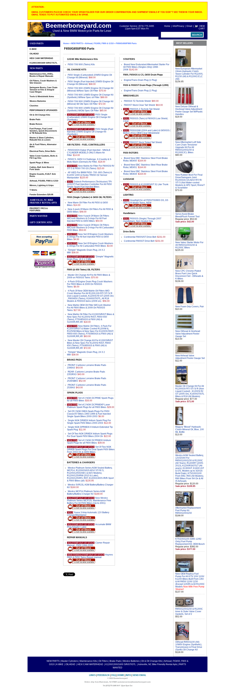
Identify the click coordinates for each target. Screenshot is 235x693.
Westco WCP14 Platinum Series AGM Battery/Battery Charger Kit (86, 492)
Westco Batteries (38, 101)
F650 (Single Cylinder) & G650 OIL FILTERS (89, 197)
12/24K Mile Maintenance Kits (82, 59)
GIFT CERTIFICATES (41, 222)
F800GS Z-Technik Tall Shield (145, 109)
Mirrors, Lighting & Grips (42, 185)
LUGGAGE (128, 179)
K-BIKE (33, 49)
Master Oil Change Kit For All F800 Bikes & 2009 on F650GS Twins (88, 276)
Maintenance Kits (88, 661)
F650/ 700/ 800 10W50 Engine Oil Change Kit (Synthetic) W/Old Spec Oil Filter (90, 109)
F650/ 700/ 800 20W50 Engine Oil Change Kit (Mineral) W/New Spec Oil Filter (90, 89)
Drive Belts (129, 231)
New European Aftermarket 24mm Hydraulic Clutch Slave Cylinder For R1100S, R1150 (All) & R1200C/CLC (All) (189, 73)
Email (189, 26)
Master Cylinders (69, 661)
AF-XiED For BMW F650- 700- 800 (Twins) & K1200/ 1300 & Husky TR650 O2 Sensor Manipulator (89, 175)
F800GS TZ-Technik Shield (137, 101)
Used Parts (37, 43)
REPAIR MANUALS (77, 537)
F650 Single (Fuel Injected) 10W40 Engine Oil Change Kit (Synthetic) (90, 132)
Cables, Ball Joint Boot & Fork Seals (42, 168)
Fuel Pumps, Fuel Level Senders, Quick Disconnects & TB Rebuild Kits (43, 130)
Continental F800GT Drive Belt (139, 241)
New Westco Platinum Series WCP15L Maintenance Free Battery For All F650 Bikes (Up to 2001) (89, 500)
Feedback (103, 675)
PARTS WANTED (38, 216)
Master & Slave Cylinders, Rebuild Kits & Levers (42, 138)
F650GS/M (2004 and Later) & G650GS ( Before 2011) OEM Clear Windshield (146, 131)
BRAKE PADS (74, 360)
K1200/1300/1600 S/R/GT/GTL (43, 63)
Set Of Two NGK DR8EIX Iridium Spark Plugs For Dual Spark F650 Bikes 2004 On (89, 435)
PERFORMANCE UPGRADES (43, 110)
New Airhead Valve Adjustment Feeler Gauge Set (190, 356)
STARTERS (129, 59)
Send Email (139, 675)
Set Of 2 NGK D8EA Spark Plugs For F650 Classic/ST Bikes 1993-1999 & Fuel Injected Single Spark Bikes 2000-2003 (89, 414)
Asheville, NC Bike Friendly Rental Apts (43, 201)
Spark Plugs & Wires (39, 162)
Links (92, 675)
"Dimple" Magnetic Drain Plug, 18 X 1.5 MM (90, 257)
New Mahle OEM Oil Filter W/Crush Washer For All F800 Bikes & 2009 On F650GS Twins (89, 308)
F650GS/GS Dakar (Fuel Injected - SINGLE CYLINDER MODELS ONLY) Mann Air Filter (88, 152)
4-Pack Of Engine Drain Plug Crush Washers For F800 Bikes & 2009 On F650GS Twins (89, 284)
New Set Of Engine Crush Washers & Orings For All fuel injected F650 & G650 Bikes (90, 237)
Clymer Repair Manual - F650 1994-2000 (88, 544)
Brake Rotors (36, 124)
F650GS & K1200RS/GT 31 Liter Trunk (149, 184)
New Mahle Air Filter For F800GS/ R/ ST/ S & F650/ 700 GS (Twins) (90, 167)
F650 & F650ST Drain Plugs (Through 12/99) (146, 85)
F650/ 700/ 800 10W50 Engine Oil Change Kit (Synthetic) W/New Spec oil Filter (90, 96)
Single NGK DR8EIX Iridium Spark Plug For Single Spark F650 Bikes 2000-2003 (89, 421)
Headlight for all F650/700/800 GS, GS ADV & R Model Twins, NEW (145, 201)
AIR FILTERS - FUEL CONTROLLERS (86, 144)
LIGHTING (128, 195)
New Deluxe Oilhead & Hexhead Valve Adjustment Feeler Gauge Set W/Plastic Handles (189, 110)
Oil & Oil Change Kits (40, 115)
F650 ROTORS (130, 153)
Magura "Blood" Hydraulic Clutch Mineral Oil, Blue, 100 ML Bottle (189, 429)
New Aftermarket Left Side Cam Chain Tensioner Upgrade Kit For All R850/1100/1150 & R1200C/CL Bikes (188, 147)
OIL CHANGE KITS (76, 69)
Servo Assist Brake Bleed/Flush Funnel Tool (187, 215)
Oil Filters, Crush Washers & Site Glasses (43, 82)
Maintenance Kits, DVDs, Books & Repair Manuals (41, 75)
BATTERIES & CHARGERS (81, 462)
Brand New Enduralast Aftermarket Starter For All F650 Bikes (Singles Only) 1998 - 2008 (146, 67)
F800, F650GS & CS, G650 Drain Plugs (143, 74)
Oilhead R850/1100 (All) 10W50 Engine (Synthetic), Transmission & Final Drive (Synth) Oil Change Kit (188, 646)
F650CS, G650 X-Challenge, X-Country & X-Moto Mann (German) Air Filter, (89, 160)
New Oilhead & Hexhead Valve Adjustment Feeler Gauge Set (187, 334)
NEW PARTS (36, 68)
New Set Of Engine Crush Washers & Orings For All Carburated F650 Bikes (90, 244)
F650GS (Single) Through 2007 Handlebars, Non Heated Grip (142, 219)
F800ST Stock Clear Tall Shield (139, 105)
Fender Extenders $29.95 (41, 194)
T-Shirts (33, 190)
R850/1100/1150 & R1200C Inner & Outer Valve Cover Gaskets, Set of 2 (189, 611)
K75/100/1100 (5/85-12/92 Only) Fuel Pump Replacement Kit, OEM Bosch (190, 541)
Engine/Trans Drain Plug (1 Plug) (140, 80)
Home (167, 26)
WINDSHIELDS (131, 95)
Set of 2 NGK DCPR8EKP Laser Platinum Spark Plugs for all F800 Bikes (88, 405)
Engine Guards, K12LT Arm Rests (43, 175)
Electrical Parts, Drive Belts (42, 151)
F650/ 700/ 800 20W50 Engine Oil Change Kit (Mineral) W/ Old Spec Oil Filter (90, 102)
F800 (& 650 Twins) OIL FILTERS (83, 269)
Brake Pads (35, 119)
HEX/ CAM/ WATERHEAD (41, 58)
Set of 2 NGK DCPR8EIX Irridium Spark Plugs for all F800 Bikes (89, 441)
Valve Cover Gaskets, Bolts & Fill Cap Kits (43, 157)
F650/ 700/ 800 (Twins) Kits (81, 64)
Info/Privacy (178, 26)
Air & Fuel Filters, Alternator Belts (43, 145)
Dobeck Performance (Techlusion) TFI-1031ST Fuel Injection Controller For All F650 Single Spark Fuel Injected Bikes (89, 184)
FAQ (113, 675)
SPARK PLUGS (75, 392)
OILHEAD (34, 54)
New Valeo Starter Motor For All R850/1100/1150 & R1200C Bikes (189, 245)
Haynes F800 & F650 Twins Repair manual (90, 556)
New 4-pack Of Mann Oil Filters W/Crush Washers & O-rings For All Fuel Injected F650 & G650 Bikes (88, 218)
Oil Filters (103, 661)
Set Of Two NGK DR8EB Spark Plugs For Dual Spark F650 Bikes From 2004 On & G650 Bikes (91, 449)
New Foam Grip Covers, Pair (189, 306)
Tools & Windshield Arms (42, 96)
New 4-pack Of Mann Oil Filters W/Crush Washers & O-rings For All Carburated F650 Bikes (90, 227)
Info (128, 675)
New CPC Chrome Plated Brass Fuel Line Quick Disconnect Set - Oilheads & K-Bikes (189, 275)
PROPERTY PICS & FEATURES (39, 209)
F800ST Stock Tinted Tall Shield (146, 142)
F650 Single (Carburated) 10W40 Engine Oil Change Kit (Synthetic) (88, 117)
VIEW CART (202, 27)
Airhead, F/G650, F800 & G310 (44, 181)
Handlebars (129, 213)
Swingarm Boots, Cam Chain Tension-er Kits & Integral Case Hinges (43, 89)
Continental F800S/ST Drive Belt (140, 237)
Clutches (34, 106)
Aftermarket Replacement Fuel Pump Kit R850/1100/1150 (188, 510)
